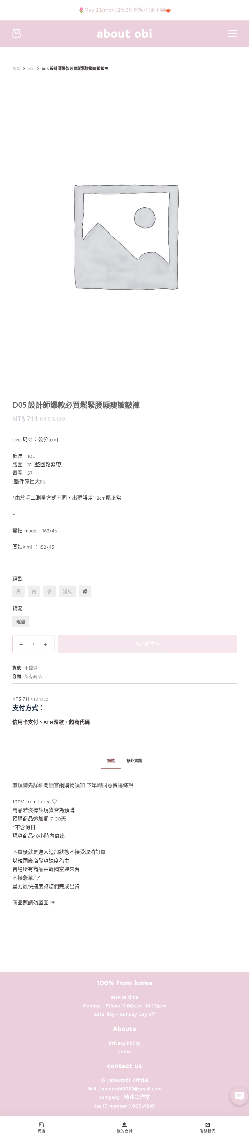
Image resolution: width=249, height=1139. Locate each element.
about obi (124, 33)
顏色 (17, 578)
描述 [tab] (111, 761)
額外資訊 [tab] (134, 761)
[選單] (232, 33)
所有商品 (33, 676)
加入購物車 (147, 644)
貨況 (17, 608)
